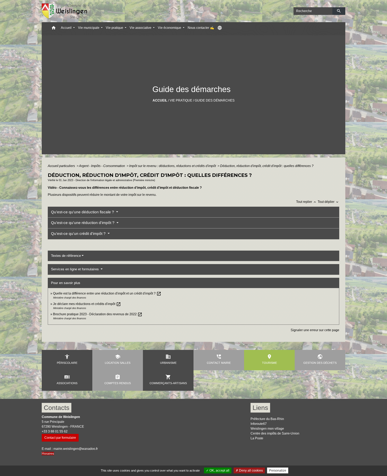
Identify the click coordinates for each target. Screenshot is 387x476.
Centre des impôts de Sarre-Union (275, 433)
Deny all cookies (250, 470)
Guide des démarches (215, 100)
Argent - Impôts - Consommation (102, 166)
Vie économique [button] (170, 27)
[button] (53, 29)
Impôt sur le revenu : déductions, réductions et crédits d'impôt (173, 166)
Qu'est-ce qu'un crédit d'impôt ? (79, 233)
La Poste (257, 438)
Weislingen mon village (267, 428)
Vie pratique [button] (115, 27)
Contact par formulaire (60, 437)
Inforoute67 (259, 423)
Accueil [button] (66, 27)
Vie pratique (181, 100)
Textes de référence (66, 256)
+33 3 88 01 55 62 (55, 431)
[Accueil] (64, 11)
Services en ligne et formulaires (75, 269)
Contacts (56, 407)
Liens (260, 407)
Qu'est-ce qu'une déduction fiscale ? (83, 212)
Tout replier (306, 201)
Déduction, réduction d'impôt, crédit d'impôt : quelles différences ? (266, 166)
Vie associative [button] (141, 27)
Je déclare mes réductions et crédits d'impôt (87, 304)
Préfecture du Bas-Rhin (267, 419)
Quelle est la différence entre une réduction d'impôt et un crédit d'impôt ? (107, 293)
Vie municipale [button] (89, 27)
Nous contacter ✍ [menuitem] (201, 27)
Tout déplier (328, 201)
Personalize (277, 470)
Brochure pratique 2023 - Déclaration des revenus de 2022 (97, 314)
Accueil (160, 100)
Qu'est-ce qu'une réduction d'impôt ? (83, 223)
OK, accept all (219, 470)
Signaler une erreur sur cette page (315, 330)
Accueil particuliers (62, 166)
